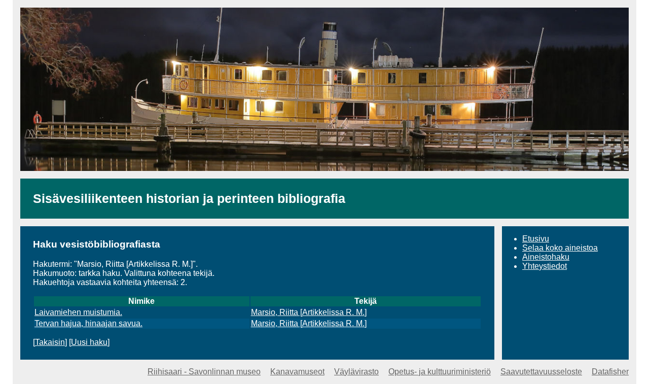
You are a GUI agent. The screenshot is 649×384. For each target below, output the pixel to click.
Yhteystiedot (544, 266)
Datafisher (610, 371)
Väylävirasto (356, 371)
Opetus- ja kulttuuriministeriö (439, 371)
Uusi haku (89, 342)
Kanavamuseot (297, 371)
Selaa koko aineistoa (560, 247)
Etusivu (535, 238)
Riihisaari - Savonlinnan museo (204, 371)
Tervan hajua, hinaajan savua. (88, 323)
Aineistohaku (545, 257)
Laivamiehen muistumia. (78, 312)
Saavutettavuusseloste (541, 371)
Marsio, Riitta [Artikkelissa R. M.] (309, 312)
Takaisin (50, 342)
